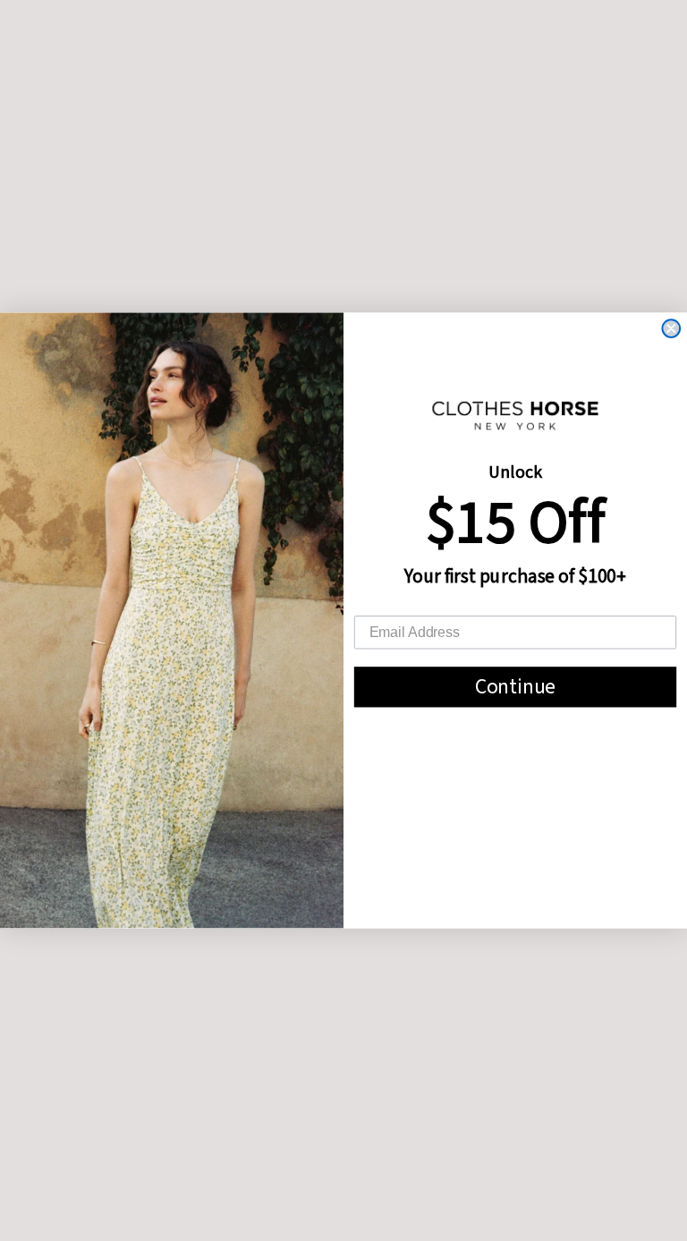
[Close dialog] (671, 328)
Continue (515, 687)
